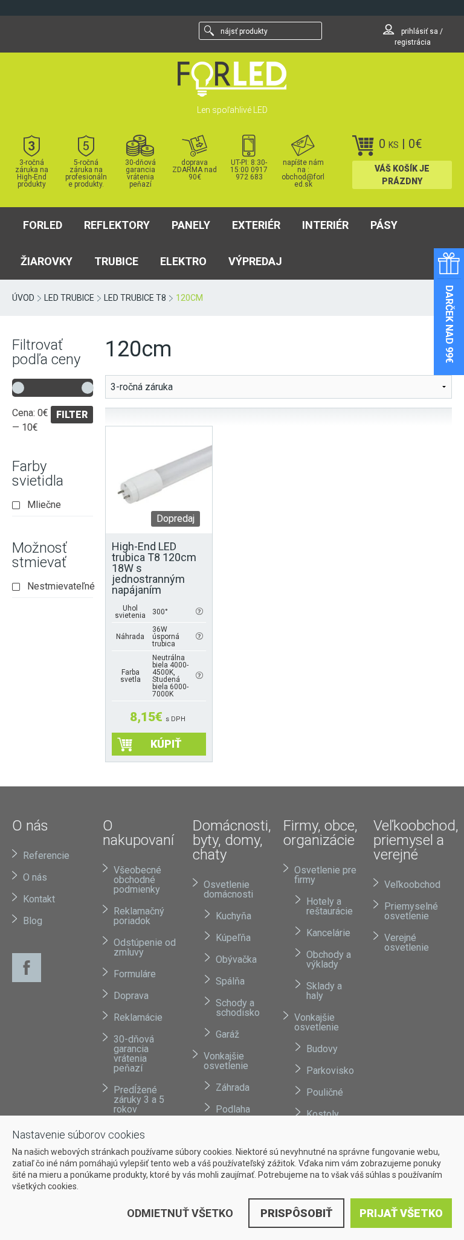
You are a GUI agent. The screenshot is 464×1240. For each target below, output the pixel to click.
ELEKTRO (183, 261)
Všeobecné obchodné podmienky (137, 879)
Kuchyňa (233, 916)
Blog (32, 921)
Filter (72, 414)
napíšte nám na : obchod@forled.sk (303, 173)
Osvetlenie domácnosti (228, 889)
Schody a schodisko (238, 1007)
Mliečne (44, 505)
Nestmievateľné (60, 586)
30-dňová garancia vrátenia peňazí (140, 173)
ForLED (42, 225)
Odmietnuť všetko (180, 1213)
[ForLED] (232, 79)
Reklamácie (138, 1017)
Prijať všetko (401, 1213)
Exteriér (256, 225)
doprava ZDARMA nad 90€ (194, 169)
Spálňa (230, 981)
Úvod (23, 298)
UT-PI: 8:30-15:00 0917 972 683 (249, 169)
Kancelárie (328, 933)
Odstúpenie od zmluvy (145, 947)
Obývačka (236, 959)
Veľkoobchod (412, 884)
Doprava (131, 995)
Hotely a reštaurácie (329, 906)
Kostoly (322, 1114)
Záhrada (233, 1087)
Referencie (46, 855)
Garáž (227, 1034)
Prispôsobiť (296, 1213)
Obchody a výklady (328, 959)
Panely (191, 225)
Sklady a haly (324, 990)
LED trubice (69, 298)
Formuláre (135, 974)
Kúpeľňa (233, 937)
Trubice (116, 261)
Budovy (322, 1049)
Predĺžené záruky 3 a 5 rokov (139, 1099)
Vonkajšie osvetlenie (226, 1060)
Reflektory (117, 225)
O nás (35, 877)
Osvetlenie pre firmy (325, 874)
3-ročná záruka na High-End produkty (31, 173)
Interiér (325, 225)
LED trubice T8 (135, 298)
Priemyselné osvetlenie (411, 911)
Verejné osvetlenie (406, 942)
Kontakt (39, 899)
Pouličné (324, 1092)
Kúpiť (165, 743)
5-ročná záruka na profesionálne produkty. (86, 173)
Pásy (384, 225)
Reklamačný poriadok (139, 916)
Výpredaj (255, 261)
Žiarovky (46, 261)
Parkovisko (330, 1070)
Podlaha (233, 1109)
